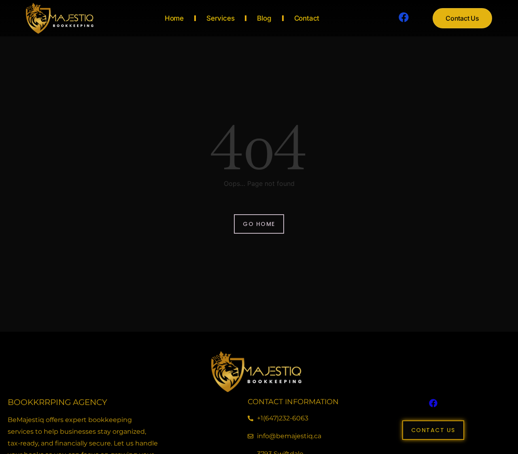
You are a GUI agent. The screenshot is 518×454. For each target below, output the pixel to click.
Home (174, 18)
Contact (307, 18)
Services (220, 18)
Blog (264, 18)
